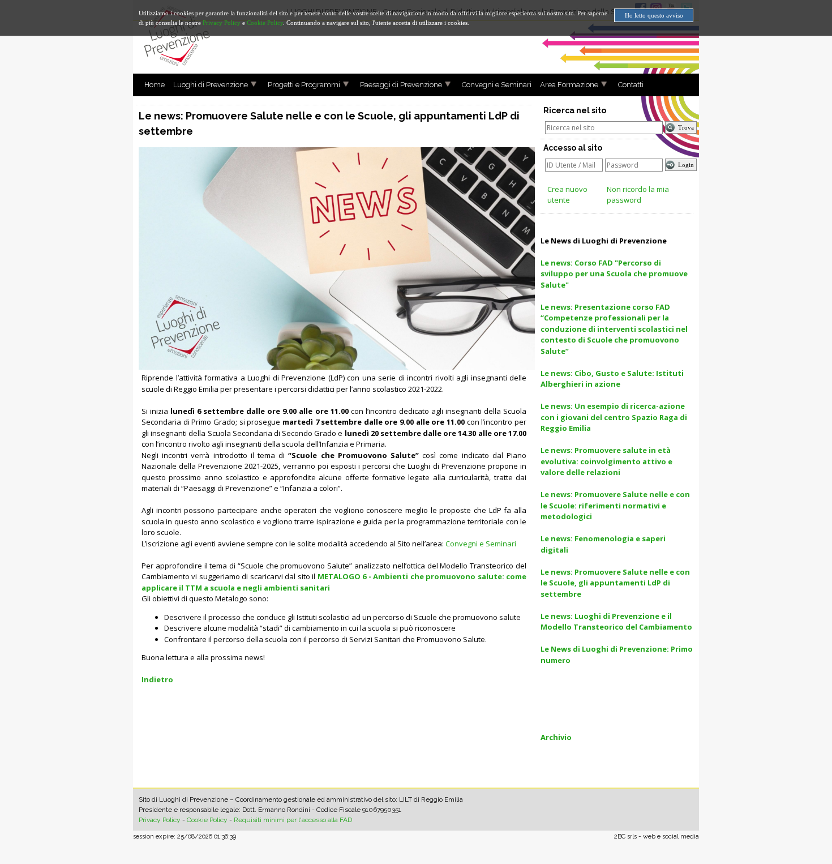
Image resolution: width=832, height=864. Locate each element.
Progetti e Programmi (304, 84)
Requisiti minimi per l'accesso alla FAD (293, 820)
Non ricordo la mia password (638, 195)
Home (154, 84)
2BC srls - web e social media (656, 836)
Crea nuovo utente (567, 195)
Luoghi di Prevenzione (210, 84)
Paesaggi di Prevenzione (401, 84)
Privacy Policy (160, 820)
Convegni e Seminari (496, 84)
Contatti (631, 84)
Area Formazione (569, 84)
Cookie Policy (207, 820)
